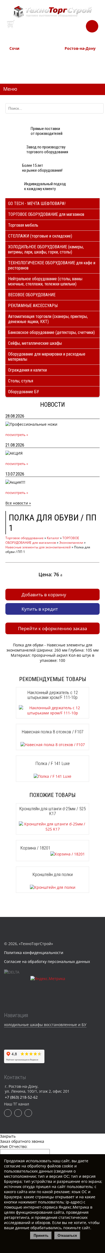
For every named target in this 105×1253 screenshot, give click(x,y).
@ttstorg (60, 30)
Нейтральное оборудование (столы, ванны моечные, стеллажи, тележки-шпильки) (45, 281)
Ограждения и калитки (27, 370)
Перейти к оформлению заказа (52, 628)
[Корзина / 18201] (52, 854)
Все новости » (18, 503)
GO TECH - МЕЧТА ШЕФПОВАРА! (36, 203)
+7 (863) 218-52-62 (78, 57)
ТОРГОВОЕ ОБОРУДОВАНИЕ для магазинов (46, 214)
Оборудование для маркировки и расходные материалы (46, 357)
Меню (10, 89)
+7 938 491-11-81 (22, 57)
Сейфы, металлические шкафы (35, 343)
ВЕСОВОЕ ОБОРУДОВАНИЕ (31, 294)
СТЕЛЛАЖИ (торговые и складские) (40, 236)
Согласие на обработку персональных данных (47, 961)
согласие (12, 1166)
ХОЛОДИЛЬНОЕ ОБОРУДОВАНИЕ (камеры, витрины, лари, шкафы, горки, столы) (46, 249)
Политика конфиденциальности (33, 952)
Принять (41, 1236)
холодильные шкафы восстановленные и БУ (45, 1024)
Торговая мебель (23, 225)
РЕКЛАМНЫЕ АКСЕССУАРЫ (33, 305)
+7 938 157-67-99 (77, 69)
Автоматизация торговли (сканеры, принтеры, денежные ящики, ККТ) (48, 319)
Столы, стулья (20, 380)
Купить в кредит (40, 609)
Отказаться (67, 1236)
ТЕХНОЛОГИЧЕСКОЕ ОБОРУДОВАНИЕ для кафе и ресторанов (51, 265)
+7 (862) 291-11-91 (23, 63)
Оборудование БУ (23, 391)
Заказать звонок (92, 24)
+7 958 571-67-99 (77, 63)
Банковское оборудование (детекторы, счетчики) (51, 332)
